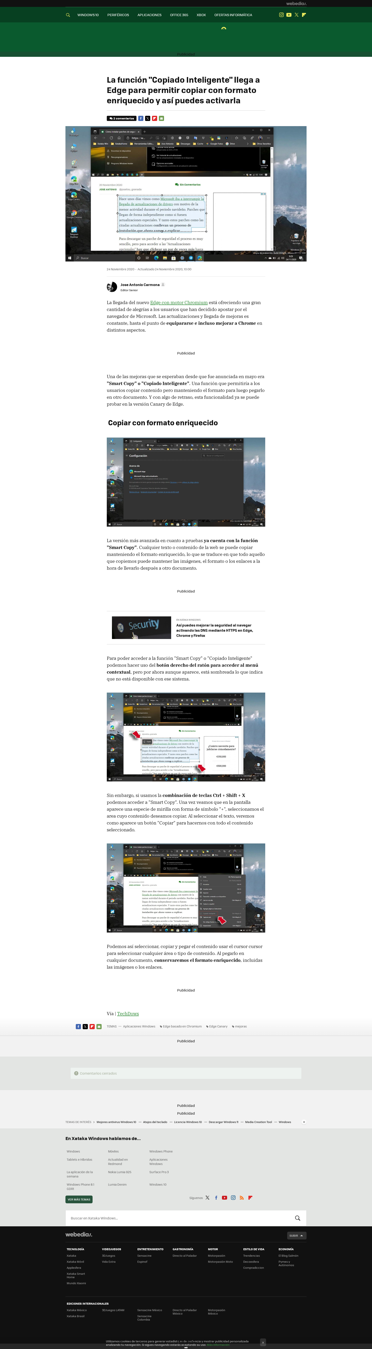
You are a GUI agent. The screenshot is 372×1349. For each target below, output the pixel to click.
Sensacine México (149, 1310)
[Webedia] (296, 3)
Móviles (113, 1151)
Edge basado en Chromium (182, 1026)
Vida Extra (109, 1261)
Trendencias (251, 1255)
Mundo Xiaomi (76, 1283)
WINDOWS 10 (88, 14)
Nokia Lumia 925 (119, 1172)
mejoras (241, 1026)
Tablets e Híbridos (79, 1159)
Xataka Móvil (75, 1261)
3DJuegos (108, 1255)
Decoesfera (251, 1261)
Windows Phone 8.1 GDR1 (80, 1186)
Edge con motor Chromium (179, 302)
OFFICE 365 (179, 14)
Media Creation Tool (259, 1122)
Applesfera (74, 1267)
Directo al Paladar (185, 1255)
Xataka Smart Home (76, 1275)
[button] (142, 284)
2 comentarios (123, 118)
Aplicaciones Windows (139, 1026)
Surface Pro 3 (159, 1172)
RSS (241, 1197)
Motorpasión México (216, 1311)
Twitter (296, 14)
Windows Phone (161, 1151)
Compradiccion (253, 1267)
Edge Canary (218, 1026)
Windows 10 (157, 1184)
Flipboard (304, 14)
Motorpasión (216, 1255)
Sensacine (144, 1255)
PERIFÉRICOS (118, 14)
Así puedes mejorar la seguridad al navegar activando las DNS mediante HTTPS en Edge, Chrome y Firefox (214, 630)
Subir (294, 1235)
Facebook (140, 118)
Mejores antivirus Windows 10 (117, 1122)
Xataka (71, 1255)
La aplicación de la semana (80, 1174)
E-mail (161, 118)
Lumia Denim (117, 1184)
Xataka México (77, 1310)
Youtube (288, 14)
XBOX (201, 14)
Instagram (281, 14)
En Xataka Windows (188, 619)
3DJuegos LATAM (113, 1310)
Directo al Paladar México (185, 1311)
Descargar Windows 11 (224, 1122)
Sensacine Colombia (144, 1317)
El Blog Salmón (288, 1255)
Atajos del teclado (155, 1122)
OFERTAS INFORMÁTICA (233, 14)
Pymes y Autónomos (286, 1263)
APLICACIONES (149, 14)
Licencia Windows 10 (188, 1122)
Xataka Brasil (75, 1316)
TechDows (128, 1013)
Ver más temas (79, 1199)
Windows (73, 1151)
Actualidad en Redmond (118, 1161)
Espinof (142, 1261)
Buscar (298, 1218)
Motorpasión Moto (220, 1261)
